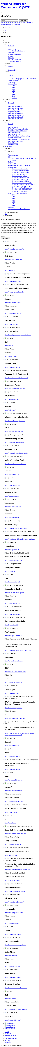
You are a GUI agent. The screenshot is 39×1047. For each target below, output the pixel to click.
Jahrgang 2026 (12, 70)
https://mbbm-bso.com (11, 855)
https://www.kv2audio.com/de (14, 260)
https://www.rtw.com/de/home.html (15, 672)
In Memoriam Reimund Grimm (21, 186)
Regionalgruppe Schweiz (15, 117)
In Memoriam (12, 167)
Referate (10, 124)
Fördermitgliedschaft (14, 54)
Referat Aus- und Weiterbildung (17, 131)
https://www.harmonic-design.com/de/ (16, 528)
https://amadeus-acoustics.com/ (14, 801)
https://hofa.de (9, 345)
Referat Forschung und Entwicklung (19, 136)
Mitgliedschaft (12, 49)
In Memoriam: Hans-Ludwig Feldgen (23, 184)
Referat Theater (13, 143)
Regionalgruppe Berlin (15, 106)
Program (14, 160)
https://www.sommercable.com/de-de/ (16, 1009)
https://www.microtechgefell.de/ (14, 902)
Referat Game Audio (14, 138)
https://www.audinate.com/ (13, 485)
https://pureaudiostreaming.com (14, 661)
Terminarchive (12, 84)
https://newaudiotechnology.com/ (14, 593)
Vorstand (11, 52)
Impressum (8, 1033)
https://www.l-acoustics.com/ (13, 507)
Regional (11, 103)
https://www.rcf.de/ (10, 998)
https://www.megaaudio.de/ (13, 313)
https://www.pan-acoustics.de (13, 636)
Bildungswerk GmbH (11, 1038)
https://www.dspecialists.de (13, 769)
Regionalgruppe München (16, 115)
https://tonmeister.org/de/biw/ (13, 708)
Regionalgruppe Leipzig (15, 113)
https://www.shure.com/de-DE (14, 682)
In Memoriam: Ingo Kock (19, 176)
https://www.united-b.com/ (12, 367)
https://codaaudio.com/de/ (12, 880)
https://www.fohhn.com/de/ (13, 934)
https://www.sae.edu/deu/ (12, 324)
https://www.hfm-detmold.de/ (13, 560)
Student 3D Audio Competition (17, 193)
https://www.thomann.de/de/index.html (16, 378)
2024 (13, 87)
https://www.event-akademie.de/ (14, 292)
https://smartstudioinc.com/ (12, 1020)
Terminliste (11, 82)
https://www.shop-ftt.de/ (12, 812)
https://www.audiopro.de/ (12, 614)
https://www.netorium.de (12, 517)
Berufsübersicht (13, 144)
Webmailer (8, 1042)
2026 (13, 195)
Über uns (11, 46)
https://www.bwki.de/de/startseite (14, 442)
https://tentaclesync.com (12, 693)
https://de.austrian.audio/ (12, 496)
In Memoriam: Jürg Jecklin (20, 179)
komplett (14, 98)
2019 (13, 96)
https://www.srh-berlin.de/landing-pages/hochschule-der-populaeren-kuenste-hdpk (20, 734)
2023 (13, 89)
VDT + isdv (12, 164)
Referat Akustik (13, 127)
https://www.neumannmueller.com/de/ (16, 988)
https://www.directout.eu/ (12, 603)
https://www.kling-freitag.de (13, 844)
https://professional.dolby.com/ (14, 780)
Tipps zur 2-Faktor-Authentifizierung (19, 209)
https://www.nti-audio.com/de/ (14, 431)
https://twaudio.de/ (10, 270)
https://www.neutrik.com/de (13, 303)
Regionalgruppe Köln (14, 111)
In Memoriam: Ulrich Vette (20, 174)
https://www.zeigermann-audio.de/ (15, 388)
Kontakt (7, 1032)
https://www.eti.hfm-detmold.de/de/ (15, 833)
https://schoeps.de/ (10, 571)
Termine (10, 75)
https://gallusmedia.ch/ (11, 955)
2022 (13, 91)
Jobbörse (11, 207)
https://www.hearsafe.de (12, 745)
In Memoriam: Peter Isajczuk (20, 172)
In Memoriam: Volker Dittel (20, 177)
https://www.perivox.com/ (12, 966)
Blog (9, 157)
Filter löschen (5, 238)
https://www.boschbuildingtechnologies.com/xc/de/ (20, 539)
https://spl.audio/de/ (10, 823)
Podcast (10, 162)
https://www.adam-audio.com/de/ (14, 249)
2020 (13, 94)
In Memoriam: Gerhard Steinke (21, 190)
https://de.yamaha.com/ (11, 356)
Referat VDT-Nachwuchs (16, 141)
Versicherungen (13, 155)
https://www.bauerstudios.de (13, 977)
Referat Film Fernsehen (15, 134)
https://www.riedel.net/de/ (12, 756)
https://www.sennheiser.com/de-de (15, 891)
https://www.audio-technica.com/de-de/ (16, 453)
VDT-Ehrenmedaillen (14, 61)
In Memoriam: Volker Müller (20, 181)
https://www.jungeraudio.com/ (14, 913)
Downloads (8, 1040)
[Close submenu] (5, 44)
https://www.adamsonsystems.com (15, 421)
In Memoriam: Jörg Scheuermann (22, 188)
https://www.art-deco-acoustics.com (15, 464)
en (5, 30)
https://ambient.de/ (10, 410)
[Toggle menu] (1, 12)
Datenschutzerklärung (11, 1035)
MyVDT (7, 27)
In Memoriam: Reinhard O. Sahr (22, 183)
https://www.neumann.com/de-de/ (15, 718)
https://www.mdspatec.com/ (13, 281)
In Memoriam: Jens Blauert (20, 191)
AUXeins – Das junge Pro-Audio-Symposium (22, 158)
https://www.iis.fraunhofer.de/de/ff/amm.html (18, 650)
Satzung (10, 56)
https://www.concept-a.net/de (13, 790)
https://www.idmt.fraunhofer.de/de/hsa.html (17, 870)
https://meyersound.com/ (12, 399)
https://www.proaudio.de (12, 550)
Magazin (11, 66)
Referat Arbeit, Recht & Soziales (18, 129)
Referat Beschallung (14, 132)
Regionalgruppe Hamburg (16, 110)
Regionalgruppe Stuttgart (15, 118)
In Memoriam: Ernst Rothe (20, 169)
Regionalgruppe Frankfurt (16, 108)
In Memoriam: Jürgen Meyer (20, 170)
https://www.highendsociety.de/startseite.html (18, 335)
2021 (13, 92)
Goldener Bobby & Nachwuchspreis (19, 165)
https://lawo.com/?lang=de (12, 582)
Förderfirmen (8, 146)
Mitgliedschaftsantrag (18, 51)
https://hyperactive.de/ (11, 625)
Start (6, 214)
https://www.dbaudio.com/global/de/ (15, 945)
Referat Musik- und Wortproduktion (19, 139)
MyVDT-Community (14, 59)
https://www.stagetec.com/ (12, 923)
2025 (13, 85)
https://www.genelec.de (12, 474)
